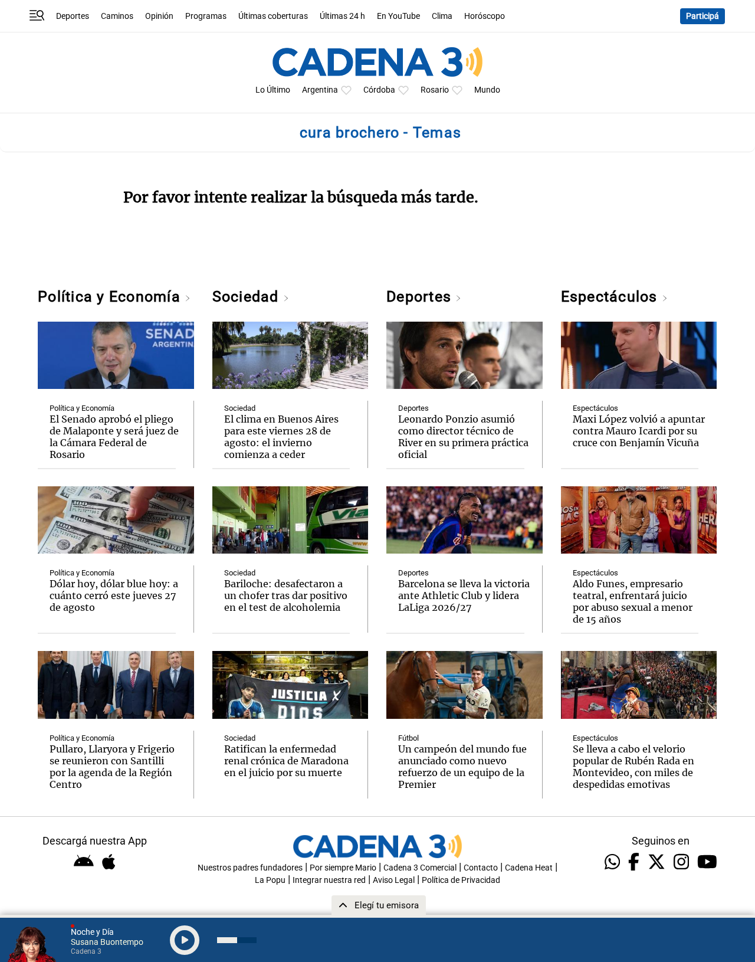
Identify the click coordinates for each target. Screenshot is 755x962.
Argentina (320, 90)
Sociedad (247, 296)
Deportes (72, 16)
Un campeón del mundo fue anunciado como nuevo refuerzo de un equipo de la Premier (462, 766)
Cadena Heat (529, 868)
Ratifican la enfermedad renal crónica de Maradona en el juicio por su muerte (286, 760)
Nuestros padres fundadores (250, 868)
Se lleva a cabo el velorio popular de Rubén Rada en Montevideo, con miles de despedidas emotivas (633, 766)
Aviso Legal (394, 880)
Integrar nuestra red (329, 880)
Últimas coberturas (273, 16)
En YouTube (398, 16)
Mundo (487, 90)
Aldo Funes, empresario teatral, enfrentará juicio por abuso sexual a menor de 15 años (632, 601)
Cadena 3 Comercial (420, 868)
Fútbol (408, 738)
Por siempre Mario (343, 868)
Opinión (159, 16)
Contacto (481, 868)
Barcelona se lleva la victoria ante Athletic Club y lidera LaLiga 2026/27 (464, 595)
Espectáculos (611, 296)
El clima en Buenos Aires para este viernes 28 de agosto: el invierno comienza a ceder (281, 436)
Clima (442, 16)
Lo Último (272, 90)
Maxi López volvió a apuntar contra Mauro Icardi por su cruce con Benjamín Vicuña (639, 431)
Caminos (117, 16)
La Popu (270, 880)
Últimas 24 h (342, 16)
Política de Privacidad (461, 880)
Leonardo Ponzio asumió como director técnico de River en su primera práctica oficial (463, 436)
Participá (702, 16)
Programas (205, 16)
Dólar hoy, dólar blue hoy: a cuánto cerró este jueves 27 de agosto (114, 595)
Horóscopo (484, 16)
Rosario (435, 90)
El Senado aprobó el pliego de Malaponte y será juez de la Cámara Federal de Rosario (114, 436)
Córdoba (379, 90)
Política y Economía (111, 296)
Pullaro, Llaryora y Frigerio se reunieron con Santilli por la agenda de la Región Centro (112, 766)
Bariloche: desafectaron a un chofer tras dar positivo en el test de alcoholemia (285, 595)
